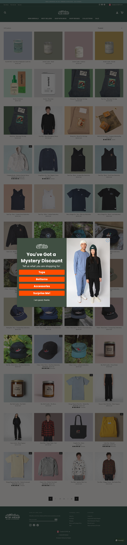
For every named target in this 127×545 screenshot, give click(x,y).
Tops (42, 272)
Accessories (42, 286)
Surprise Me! (41, 293)
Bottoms (42, 279)
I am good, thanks (42, 300)
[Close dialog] (107, 240)
